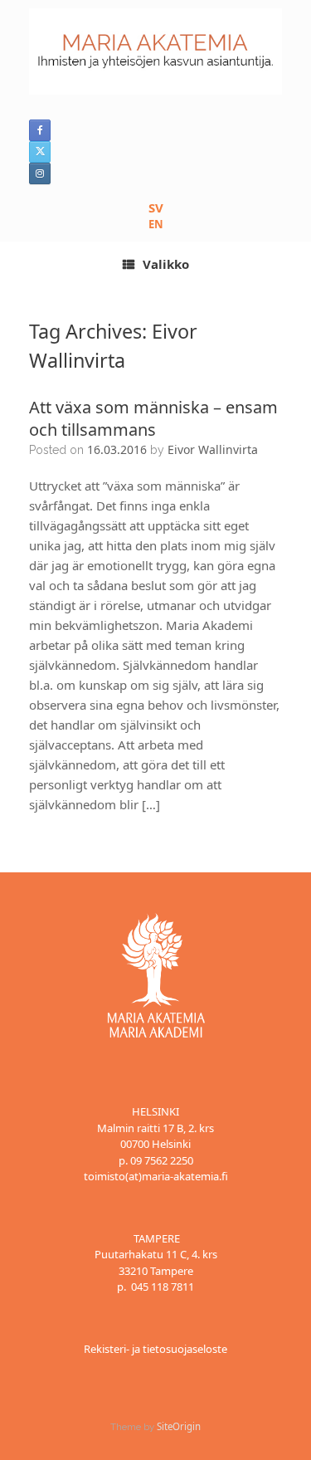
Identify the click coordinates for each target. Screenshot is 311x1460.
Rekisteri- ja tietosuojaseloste (155, 1348)
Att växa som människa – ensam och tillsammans (153, 418)
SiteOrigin (179, 1426)
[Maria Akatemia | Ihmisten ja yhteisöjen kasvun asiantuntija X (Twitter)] (40, 152)
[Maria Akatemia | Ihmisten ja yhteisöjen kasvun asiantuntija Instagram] (40, 173)
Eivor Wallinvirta (213, 449)
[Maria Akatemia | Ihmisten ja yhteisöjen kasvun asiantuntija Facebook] (40, 130)
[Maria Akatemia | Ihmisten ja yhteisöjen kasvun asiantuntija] (155, 51)
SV (155, 207)
